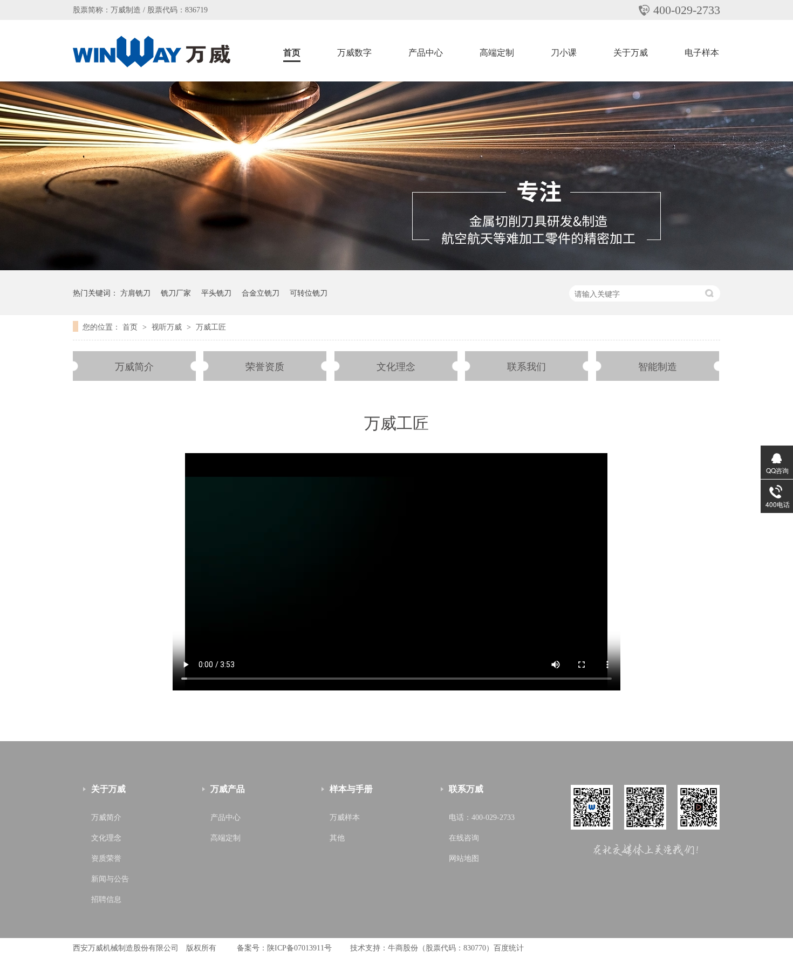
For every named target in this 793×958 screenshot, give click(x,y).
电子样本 (702, 52)
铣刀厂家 (176, 292)
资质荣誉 (106, 858)
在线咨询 (464, 838)
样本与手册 (351, 788)
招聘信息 (106, 899)
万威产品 (227, 788)
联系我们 (526, 366)
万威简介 (134, 366)
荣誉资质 (264, 366)
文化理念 (396, 366)
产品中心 (425, 52)
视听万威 (168, 326)
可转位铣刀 (308, 292)
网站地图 (464, 858)
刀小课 (564, 52)
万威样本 (345, 817)
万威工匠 (211, 326)
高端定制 (497, 52)
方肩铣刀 (135, 292)
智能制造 (657, 366)
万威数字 (354, 52)
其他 (337, 838)
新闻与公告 (110, 879)
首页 (291, 52)
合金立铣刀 (260, 292)
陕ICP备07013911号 (299, 948)
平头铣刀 (216, 292)
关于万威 (630, 52)
